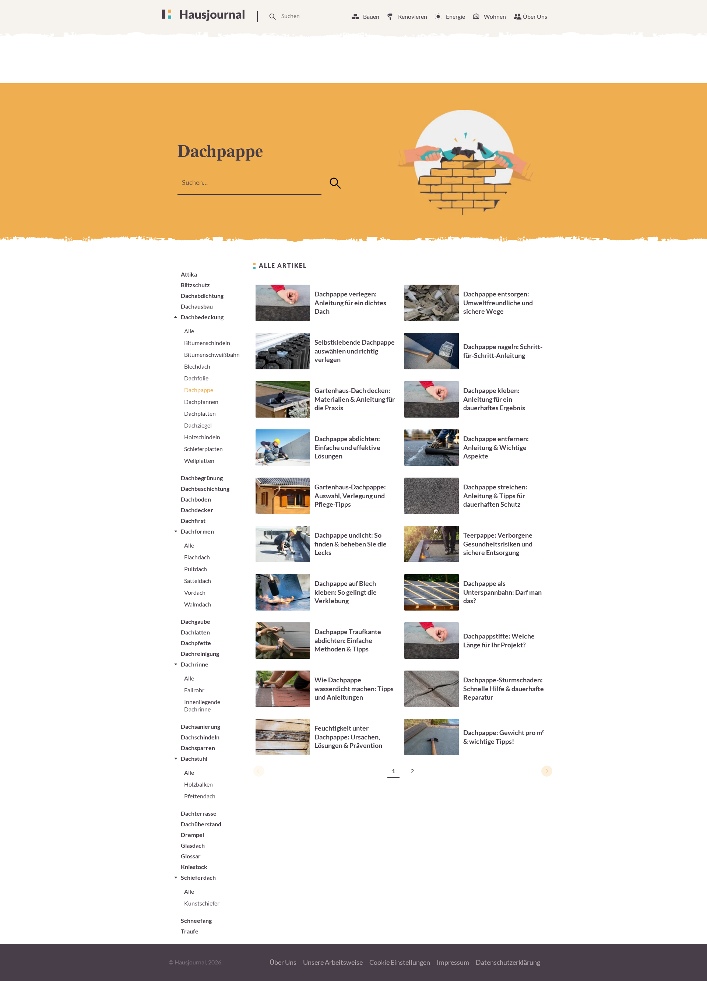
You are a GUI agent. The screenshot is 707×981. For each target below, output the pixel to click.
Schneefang (196, 920)
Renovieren (412, 16)
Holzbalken (198, 784)
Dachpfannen (201, 401)
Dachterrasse (199, 813)
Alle (189, 330)
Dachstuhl (194, 758)
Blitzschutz (195, 284)
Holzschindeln (202, 436)
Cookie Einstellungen (399, 962)
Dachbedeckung (202, 316)
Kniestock (194, 866)
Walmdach (197, 604)
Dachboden (196, 499)
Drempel (192, 834)
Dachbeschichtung (205, 488)
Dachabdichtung (202, 295)
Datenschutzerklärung (508, 962)
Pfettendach (199, 795)
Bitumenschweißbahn (212, 354)
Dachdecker (197, 509)
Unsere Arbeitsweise (333, 962)
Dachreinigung (200, 653)
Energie (455, 16)
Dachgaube (195, 621)
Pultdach (195, 568)
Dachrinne (194, 664)
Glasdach (193, 845)
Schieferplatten (203, 448)
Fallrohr (194, 689)
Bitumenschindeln (207, 342)
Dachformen (197, 531)
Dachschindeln (200, 737)
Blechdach (197, 366)
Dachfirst (193, 520)
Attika (189, 274)
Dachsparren (198, 747)
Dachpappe (198, 389)
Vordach (194, 592)
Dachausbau (197, 306)
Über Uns (535, 16)
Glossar (191, 855)
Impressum (453, 962)
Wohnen (495, 16)
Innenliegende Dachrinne (202, 705)
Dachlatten (195, 632)
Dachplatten (200, 413)
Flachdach (197, 556)
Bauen (371, 16)
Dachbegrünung (202, 477)
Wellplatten (199, 460)
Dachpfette (196, 642)
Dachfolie (196, 378)
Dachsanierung (200, 726)
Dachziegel (198, 425)
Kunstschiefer (201, 903)
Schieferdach (198, 877)
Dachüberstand (201, 823)
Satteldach (197, 580)
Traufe (189, 931)
